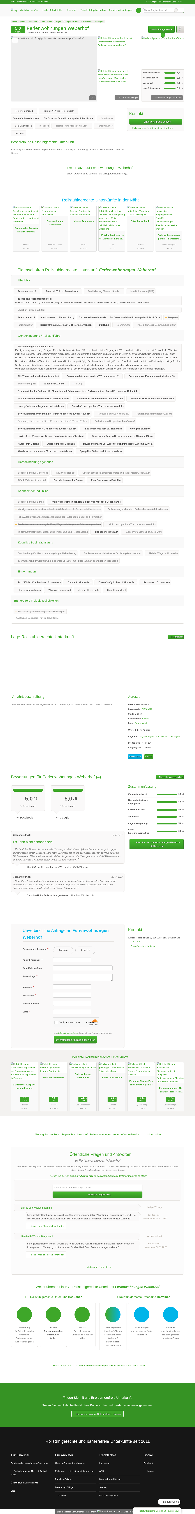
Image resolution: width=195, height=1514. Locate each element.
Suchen (181, 10)
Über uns (71, 10)
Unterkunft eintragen (120, 10)
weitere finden (53, 1332)
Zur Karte (135, 941)
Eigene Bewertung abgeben (171, 777)
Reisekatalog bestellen (93, 10)
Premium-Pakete (63, 1479)
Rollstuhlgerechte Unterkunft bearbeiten (74, 1471)
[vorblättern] (89, 68)
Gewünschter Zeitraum (35, 949)
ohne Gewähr (131, 1134)
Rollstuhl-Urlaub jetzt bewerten (157, 844)
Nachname (28, 995)
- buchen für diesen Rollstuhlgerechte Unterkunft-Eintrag (170, 1332)
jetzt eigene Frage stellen (98, 1267)
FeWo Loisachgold (140, 221)
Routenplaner (177, 637)
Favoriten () (158, 1511)
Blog (13, 1491)
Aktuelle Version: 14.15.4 (127, 1511)
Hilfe (180, 2)
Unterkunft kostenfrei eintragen (70, 1463)
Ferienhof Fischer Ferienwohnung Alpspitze (141, 1083)
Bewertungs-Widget (64, 1487)
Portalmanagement (108, 1495)
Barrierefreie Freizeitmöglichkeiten (36, 600)
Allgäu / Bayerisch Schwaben (154, 736)
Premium (178, 202)
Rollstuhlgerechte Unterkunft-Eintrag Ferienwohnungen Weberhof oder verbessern (113, 1336)
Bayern (145, 718)
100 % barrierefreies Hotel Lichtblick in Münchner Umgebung (111, 237)
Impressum (104, 1463)
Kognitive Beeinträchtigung (35, 542)
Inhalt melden (154, 1134)
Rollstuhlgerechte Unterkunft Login (160, 2)
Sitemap (103, 1487)
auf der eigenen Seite (141, 1331)
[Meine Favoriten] (138, 10)
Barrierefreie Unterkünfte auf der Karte (29, 1463)
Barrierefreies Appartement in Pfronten (26, 230)
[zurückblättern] (18, 68)
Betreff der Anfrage (32, 968)
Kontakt (148, 756)
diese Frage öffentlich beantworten (47, 1226)
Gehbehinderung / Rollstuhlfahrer (39, 335)
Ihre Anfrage (29, 976)
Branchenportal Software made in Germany (76, 1511)
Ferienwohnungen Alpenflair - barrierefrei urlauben (169, 237)
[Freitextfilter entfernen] (176, 10)
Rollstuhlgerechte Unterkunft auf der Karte (152, 128)
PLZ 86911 (147, 709)
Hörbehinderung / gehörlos (35, 462)
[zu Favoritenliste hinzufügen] (15, 40)
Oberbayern (174, 736)
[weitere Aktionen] (180, 29)
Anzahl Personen (32, 960)
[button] (54, 68)
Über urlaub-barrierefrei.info (24, 1482)
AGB (101, 1471)
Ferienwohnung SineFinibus (54, 223)
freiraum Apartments (83, 221)
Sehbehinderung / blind (32, 491)
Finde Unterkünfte (52, 10)
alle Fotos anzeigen (128, 97)
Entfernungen (26, 571)
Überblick (23, 280)
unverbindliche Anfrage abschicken (75, 1039)
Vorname (27, 987)
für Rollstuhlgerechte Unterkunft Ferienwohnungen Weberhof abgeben (24, 1334)
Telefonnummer (31, 1003)
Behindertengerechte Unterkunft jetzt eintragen (98, 1414)
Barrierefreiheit (170, 1501)
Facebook (148, 1463)
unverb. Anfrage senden (161, 29)
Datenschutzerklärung (68, 1033)
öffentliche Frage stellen (99, 1194)
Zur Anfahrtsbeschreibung (143, 946)
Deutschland (141, 723)
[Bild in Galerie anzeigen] (119, 52)
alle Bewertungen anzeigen (168, 97)
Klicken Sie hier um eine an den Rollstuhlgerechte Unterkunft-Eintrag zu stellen (98, 1176)
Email (26, 1012)
